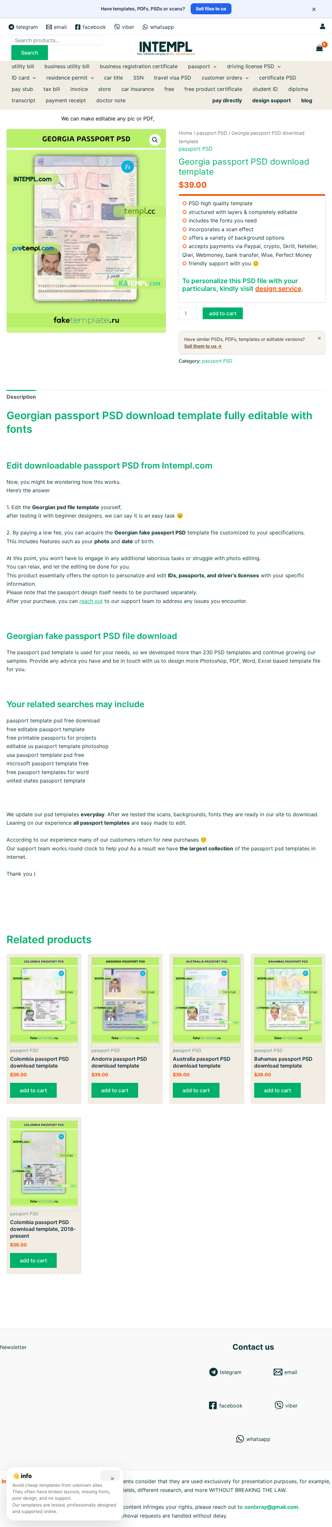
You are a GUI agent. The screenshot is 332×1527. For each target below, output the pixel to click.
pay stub (22, 89)
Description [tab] (21, 397)
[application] (213, 66)
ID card (21, 77)
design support (271, 100)
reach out (91, 601)
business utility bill (66, 66)
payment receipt (66, 100)
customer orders (222, 77)
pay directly (227, 100)
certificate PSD (277, 77)
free (169, 89)
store (104, 89)
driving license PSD (250, 66)
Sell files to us (211, 8)
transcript (23, 100)
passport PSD (211, 133)
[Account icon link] (323, 26)
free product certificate (213, 89)
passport (199, 66)
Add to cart (222, 313)
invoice (79, 89)
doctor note (110, 100)
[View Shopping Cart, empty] (319, 48)
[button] (155, 140)
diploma (298, 89)
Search (29, 52)
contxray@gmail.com (271, 1507)
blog (306, 100)
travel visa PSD (172, 77)
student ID (265, 89)
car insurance (137, 89)
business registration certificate (139, 66)
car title (113, 77)
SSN (138, 77)
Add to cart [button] (33, 1090)
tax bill (51, 89)
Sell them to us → (203, 346)
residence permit (67, 77)
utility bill (23, 66)
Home (185, 133)
